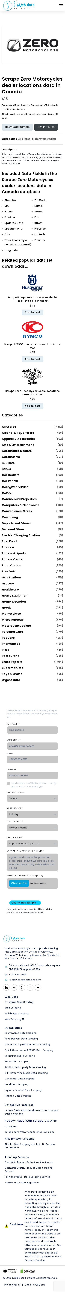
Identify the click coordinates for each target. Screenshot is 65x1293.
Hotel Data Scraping (16, 1084)
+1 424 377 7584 (17, 974)
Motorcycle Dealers (44, 139)
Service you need (16, 792)
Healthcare (10, 589)
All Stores (24, 139)
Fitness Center (13, 559)
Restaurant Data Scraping (20, 1055)
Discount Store (13, 529)
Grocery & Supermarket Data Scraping (27, 1044)
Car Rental (10, 481)
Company (11, 769)
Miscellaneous (13, 620)
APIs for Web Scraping (20, 1139)
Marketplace (11, 614)
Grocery (8, 583)
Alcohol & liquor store (18, 433)
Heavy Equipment (15, 595)
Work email (14, 740)
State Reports (12, 662)
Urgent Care (11, 680)
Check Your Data (35, 1284)
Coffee (7, 493)
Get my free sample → (25, 902)
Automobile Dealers (17, 451)
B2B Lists (8, 463)
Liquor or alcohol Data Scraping (23, 1090)
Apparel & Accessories (18, 439)
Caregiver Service (15, 487)
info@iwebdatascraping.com (25, 980)
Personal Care (12, 632)
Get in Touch (46, 127)
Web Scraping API (15, 1019)
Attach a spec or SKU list (25, 876)
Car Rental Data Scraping (19, 1078)
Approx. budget (15, 837)
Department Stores (16, 523)
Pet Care (8, 638)
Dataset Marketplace (19, 1105)
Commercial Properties (19, 499)
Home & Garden (14, 602)
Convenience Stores (17, 511)
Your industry (14, 808)
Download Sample (17, 127)
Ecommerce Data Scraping (21, 1033)
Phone (11, 753)
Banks (6, 469)
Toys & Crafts (12, 674)
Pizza (6, 650)
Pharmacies (11, 644)
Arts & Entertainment (18, 445)
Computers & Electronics (20, 505)
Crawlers (11, 1126)
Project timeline (15, 822)
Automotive (11, 457)
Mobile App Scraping (17, 1013)
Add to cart (32, 312)
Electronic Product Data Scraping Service (29, 1162)
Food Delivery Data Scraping (21, 1038)
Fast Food (9, 541)
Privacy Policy (12, 1284)
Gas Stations (12, 577)
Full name (13, 724)
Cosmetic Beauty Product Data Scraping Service (29, 1169)
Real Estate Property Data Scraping (25, 1067)
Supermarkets (12, 668)
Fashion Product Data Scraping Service (27, 1176)
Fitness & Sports (14, 553)
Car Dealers (10, 475)
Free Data (9, 571)
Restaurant (10, 656)
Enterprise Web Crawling (19, 1002)
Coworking (10, 517)
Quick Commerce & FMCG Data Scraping (29, 1050)
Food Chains (11, 565)
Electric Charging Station (21, 535)
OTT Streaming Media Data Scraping (26, 1073)
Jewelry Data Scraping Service (22, 1182)
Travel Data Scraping (17, 1061)
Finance (8, 547)
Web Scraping (13, 1007)
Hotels (7, 608)
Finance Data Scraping (18, 1095)
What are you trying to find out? (25, 851)
